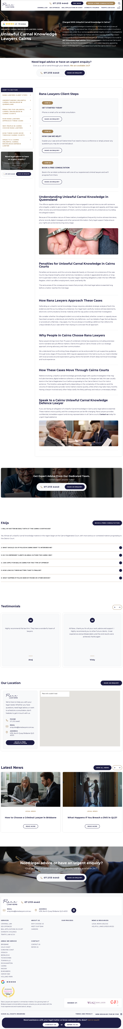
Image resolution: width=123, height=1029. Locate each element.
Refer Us (34, 947)
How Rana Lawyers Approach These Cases (12, 120)
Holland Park (7, 977)
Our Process (67, 920)
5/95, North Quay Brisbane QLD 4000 (53, 911)
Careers (34, 929)
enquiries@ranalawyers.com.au (22, 727)
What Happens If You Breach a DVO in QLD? (92, 817)
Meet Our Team (37, 926)
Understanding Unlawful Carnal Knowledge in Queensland (14, 102)
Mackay (4, 968)
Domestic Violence (91, 7)
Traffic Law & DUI (108, 7)
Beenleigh (5, 955)
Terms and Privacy (84, 1014)
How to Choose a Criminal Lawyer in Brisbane (30, 817)
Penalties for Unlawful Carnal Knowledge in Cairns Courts (13, 111)
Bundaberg (5, 971)
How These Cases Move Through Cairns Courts (13, 134)
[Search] (119, 3)
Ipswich (4, 952)
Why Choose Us (37, 924)
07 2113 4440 (60, 3)
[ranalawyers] (73, 910)
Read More (30, 826)
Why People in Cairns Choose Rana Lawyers (12, 127)
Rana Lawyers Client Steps (14, 95)
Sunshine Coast (7, 950)
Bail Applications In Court (72, 7)
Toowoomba (6, 958)
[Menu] (119, 7)
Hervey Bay (5, 974)
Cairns (3, 966)
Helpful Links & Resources (103, 926)
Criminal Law (42, 7)
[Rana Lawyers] (8, 7)
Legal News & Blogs (100, 924)
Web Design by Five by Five (107, 1014)
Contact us (35, 944)
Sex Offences (54, 7)
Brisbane (5, 944)
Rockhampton (7, 963)
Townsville (6, 960)
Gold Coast (5, 947)
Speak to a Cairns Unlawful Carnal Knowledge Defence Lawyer (11, 143)
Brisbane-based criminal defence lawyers (14, 1004)
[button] (14, 24)
